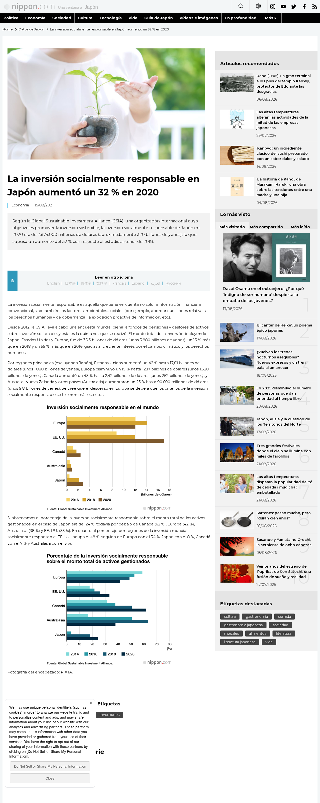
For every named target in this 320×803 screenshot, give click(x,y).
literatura (283, 633)
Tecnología (110, 17)
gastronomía (257, 616)
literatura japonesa (240, 642)
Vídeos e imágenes (199, 17)
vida (269, 642)
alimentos (257, 633)
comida (284, 616)
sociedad (280, 625)
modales (231, 633)
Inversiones (110, 714)
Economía (35, 17)
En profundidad (240, 17)
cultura (230, 616)
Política (11, 17)
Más (269, 17)
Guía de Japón (158, 17)
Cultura (85, 17)
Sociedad (61, 17)
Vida (133, 17)
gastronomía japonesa (243, 625)
